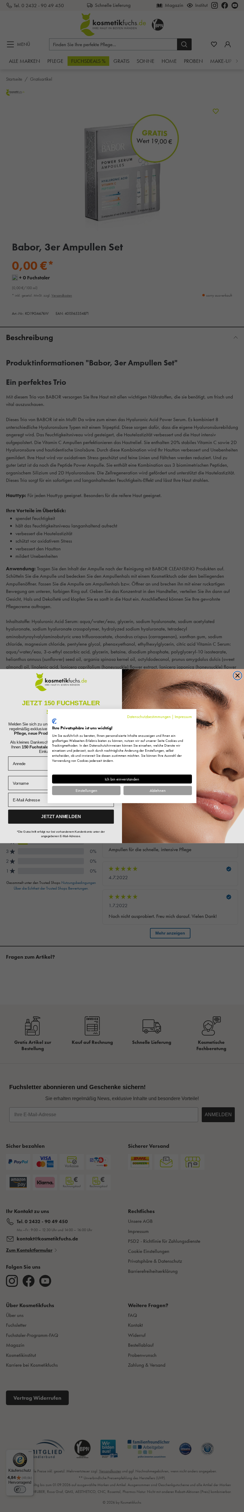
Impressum (183, 716)
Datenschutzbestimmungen (149, 716)
